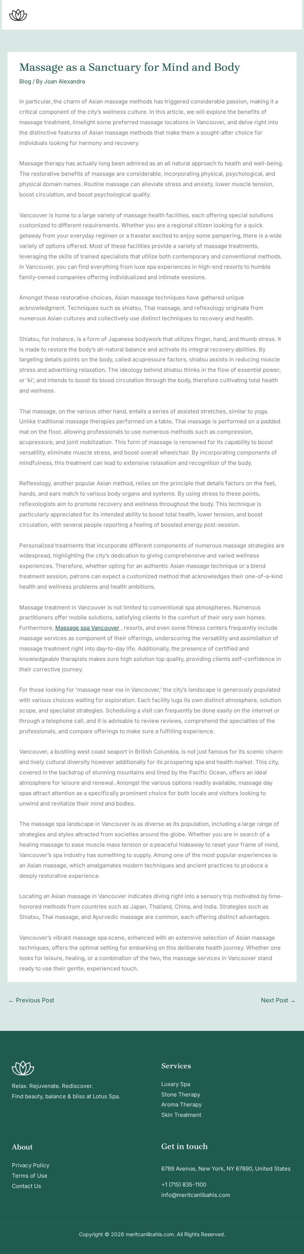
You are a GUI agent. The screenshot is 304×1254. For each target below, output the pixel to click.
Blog (25, 81)
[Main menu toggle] (287, 15)
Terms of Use (29, 1175)
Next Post (278, 1000)
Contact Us (26, 1186)
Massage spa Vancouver (87, 627)
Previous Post (31, 1000)
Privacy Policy (30, 1165)
